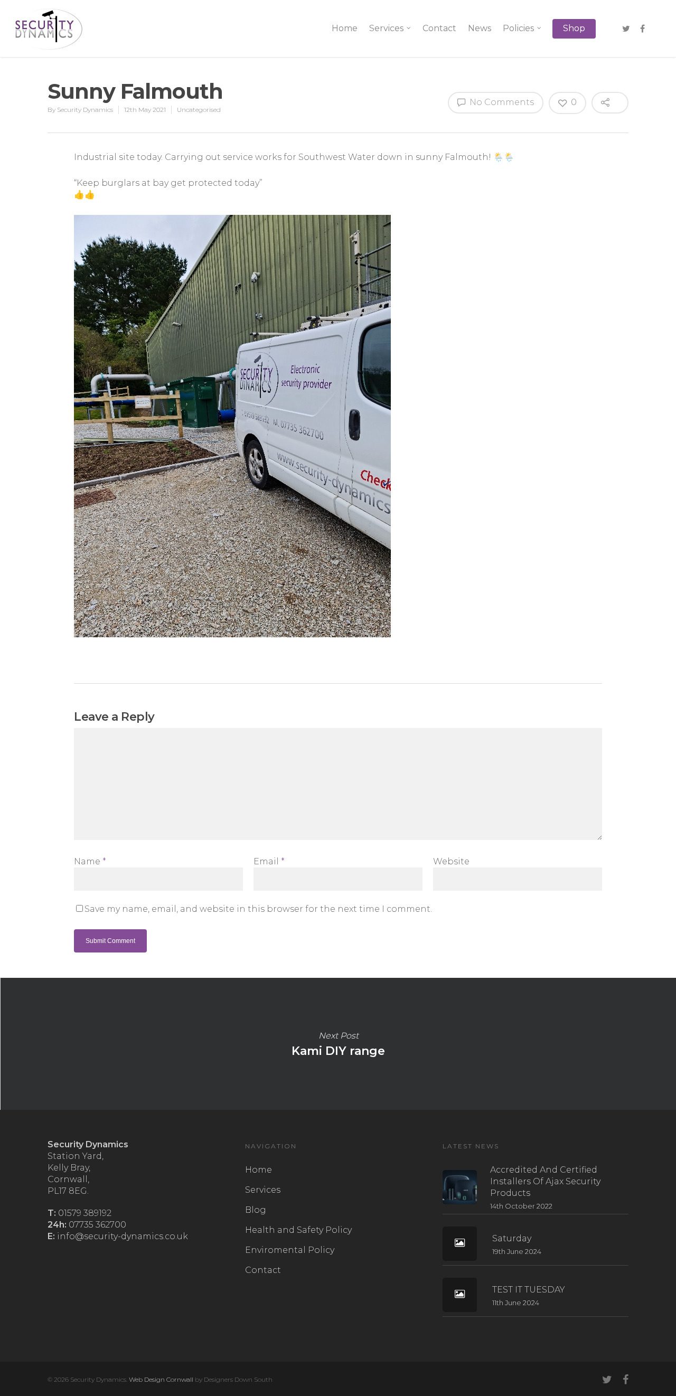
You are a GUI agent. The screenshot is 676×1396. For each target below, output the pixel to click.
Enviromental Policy (289, 1250)
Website (451, 861)
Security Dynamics (85, 110)
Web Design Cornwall (161, 1379)
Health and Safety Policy (298, 1230)
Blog (255, 1210)
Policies (518, 28)
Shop (574, 28)
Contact (439, 28)
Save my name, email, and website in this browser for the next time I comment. (258, 909)
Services (386, 28)
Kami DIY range (338, 1044)
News (479, 28)
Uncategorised (199, 110)
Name (90, 861)
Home (345, 28)
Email (269, 861)
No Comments (500, 102)
